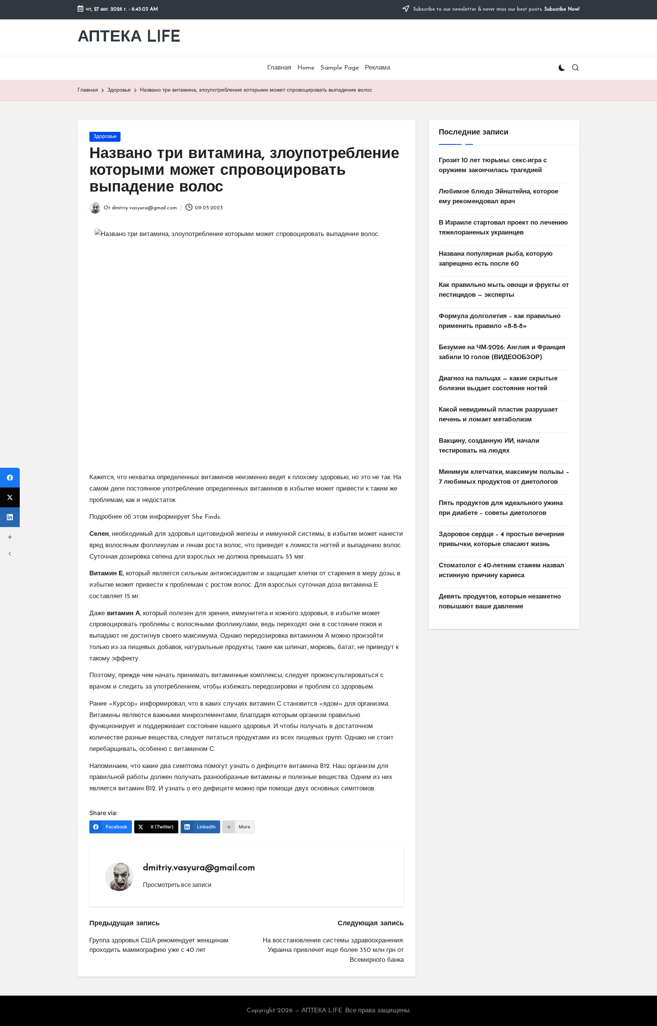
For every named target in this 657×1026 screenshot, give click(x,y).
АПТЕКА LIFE (129, 37)
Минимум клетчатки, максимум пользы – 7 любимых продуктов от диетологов (504, 477)
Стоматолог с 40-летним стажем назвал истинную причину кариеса (501, 570)
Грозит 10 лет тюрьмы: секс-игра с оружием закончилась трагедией (493, 165)
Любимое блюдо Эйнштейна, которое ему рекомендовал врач (498, 196)
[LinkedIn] (10, 517)
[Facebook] (10, 478)
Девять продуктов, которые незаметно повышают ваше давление (500, 602)
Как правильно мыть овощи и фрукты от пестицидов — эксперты (504, 290)
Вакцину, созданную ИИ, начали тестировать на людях (489, 446)
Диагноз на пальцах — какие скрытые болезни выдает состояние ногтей (498, 383)
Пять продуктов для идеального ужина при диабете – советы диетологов (501, 508)
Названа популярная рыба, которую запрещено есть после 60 (496, 259)
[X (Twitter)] (10, 497)
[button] (177, 884)
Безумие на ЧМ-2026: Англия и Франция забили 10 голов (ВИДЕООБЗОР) (502, 352)
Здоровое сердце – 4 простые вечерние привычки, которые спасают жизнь (501, 539)
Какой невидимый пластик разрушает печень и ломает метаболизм (498, 415)
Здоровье (105, 136)
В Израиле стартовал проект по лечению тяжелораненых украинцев (503, 228)
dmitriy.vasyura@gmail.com (199, 867)
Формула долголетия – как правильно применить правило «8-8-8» (499, 321)
